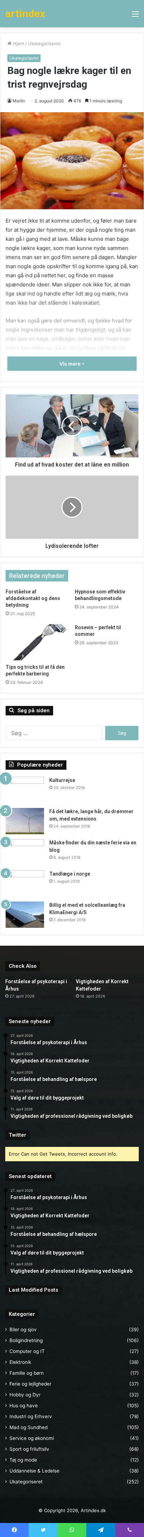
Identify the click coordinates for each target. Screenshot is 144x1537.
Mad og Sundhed (28, 1427)
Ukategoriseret (44, 43)
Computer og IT (27, 1351)
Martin (19, 100)
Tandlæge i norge (69, 874)
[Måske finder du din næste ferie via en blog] (25, 852)
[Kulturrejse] (25, 790)
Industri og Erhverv (30, 1416)
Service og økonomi (31, 1438)
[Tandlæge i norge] (25, 883)
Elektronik (20, 1362)
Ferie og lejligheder (30, 1384)
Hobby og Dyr (25, 1394)
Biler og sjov (23, 1329)
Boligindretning (26, 1340)
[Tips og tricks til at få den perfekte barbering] (37, 642)
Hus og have (23, 1405)
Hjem (18, 43)
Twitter (17, 1135)
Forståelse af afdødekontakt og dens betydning (33, 598)
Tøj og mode (23, 1460)
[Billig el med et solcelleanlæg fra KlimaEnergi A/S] (25, 915)
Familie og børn (26, 1373)
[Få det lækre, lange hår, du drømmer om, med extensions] (25, 821)
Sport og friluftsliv (29, 1449)
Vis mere (70, 364)
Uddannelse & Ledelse (34, 1471)
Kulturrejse (62, 780)
